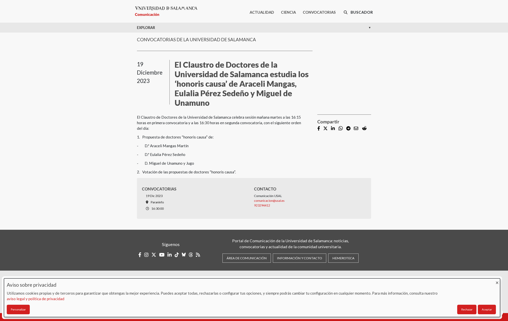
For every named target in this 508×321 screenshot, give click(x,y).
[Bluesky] (184, 254)
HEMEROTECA (343, 258)
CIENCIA (288, 12)
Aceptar (487, 309)
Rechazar (466, 309)
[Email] (356, 129)
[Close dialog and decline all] (497, 280)
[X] (325, 129)
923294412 (262, 205)
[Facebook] (318, 129)
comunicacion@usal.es (269, 200)
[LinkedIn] (333, 129)
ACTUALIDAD (262, 12)
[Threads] (191, 254)
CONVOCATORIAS (319, 12)
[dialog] (252, 297)
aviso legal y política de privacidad (35, 298)
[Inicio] (168, 11)
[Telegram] (348, 129)
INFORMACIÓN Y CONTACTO (299, 258)
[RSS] (198, 254)
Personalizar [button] (18, 309)
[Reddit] (364, 128)
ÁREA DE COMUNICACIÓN (247, 258)
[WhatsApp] (340, 128)
